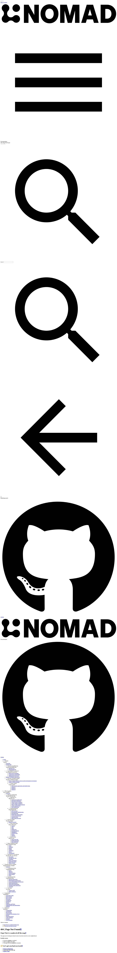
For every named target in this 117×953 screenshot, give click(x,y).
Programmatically (12, 809)
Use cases (8, 889)
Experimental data (10, 878)
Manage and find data (10, 796)
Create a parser (12, 784)
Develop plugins (9, 820)
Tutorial (5, 762)
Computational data (10, 869)
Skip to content (4, 2)
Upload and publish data (11, 767)
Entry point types (12, 824)
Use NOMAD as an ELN (11, 772)
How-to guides (6, 792)
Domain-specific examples (9, 865)
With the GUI (11, 798)
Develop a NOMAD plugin (12, 779)
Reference (5, 909)
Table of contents (4, 922)
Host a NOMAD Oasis (11, 844)
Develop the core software (11, 855)
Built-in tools (11, 838)
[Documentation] (58, 23)
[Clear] (1, 497)
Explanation (5, 894)
